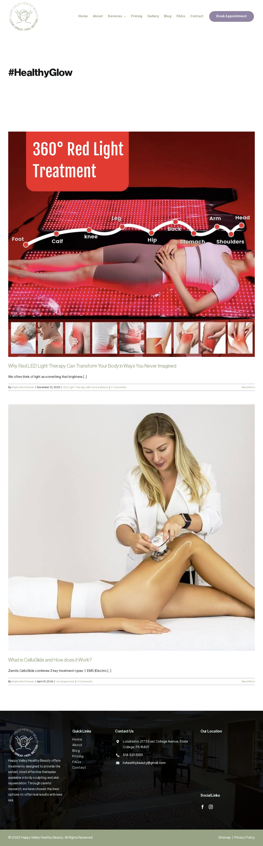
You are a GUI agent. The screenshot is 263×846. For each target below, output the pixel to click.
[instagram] (211, 807)
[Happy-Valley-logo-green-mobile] (23, 2)
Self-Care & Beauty (97, 387)
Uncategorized (65, 681)
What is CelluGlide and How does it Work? (50, 659)
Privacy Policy (244, 837)
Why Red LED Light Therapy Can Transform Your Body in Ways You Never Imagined (92, 365)
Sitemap (224, 837)
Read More (248, 387)
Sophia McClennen (23, 387)
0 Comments (118, 387)
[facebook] (203, 807)
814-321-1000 (133, 755)
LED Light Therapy (74, 387)
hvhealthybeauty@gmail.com (144, 763)
